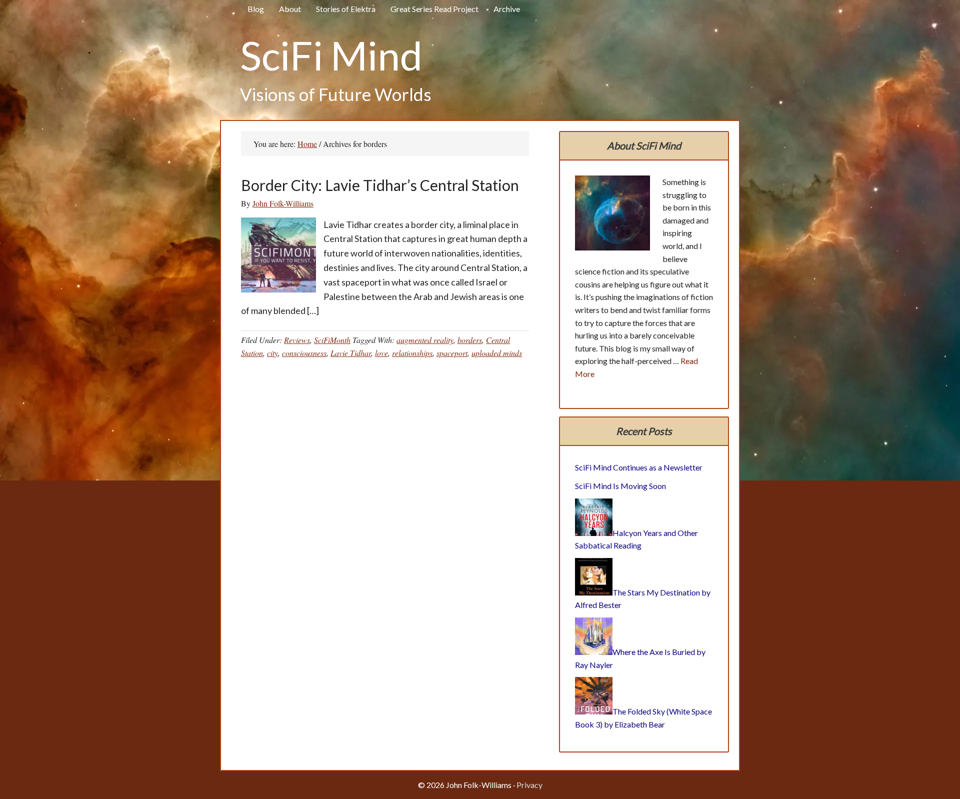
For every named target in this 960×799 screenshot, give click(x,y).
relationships (412, 353)
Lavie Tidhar (350, 353)
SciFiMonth (332, 339)
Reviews (297, 339)
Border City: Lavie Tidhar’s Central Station (380, 185)
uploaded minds (497, 353)
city (272, 353)
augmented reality (425, 339)
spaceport (452, 353)
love (381, 353)
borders (470, 339)
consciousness (304, 353)
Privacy (529, 785)
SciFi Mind (331, 55)
